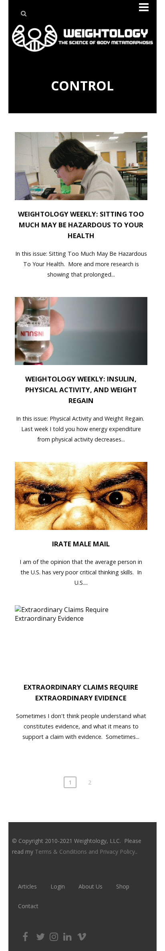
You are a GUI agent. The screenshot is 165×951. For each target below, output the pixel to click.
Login (57, 886)
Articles (27, 886)
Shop (122, 886)
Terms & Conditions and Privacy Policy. (85, 851)
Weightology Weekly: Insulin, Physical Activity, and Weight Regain (81, 389)
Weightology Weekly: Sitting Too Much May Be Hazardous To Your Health (81, 224)
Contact (28, 906)
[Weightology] (82, 53)
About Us (90, 886)
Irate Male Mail (81, 543)
